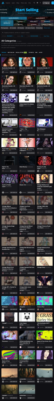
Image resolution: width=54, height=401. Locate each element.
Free (36, 52)
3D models (13, 28)
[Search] (34, 2)
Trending (3, 52)
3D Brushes (21, 28)
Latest (40, 52)
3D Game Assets (30, 28)
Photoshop (39, 28)
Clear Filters (46, 36)
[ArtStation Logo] (3, 3)
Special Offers (21, 52)
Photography (4, 28)
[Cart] (37, 2)
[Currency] (40, 2)
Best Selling (11, 52)
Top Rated (31, 52)
